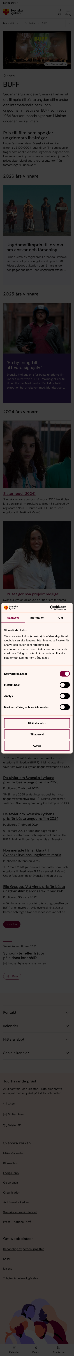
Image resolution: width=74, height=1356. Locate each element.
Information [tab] (37, 617)
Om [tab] (60, 617)
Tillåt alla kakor (37, 723)
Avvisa (37, 745)
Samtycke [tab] (13, 617)
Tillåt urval (37, 734)
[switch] (65, 685)
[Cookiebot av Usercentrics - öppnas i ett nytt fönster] (54, 607)
